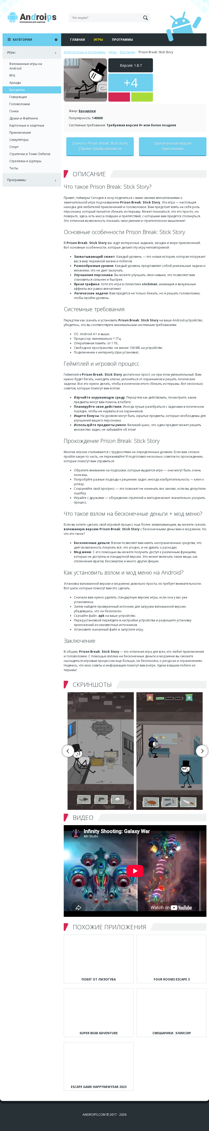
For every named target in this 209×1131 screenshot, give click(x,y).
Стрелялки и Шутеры (25, 161)
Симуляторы (19, 140)
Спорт (14, 147)
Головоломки (19, 104)
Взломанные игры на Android (25, 66)
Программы (122, 39)
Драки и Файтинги (23, 118)
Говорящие (18, 97)
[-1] (119, 97)
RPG (12, 75)
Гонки (14, 111)
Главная (77, 39)
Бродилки (87, 111)
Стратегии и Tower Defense (29, 154)
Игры (98, 39)
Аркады (15, 82)
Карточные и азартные (26, 125)
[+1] (142, 97)
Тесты (13, 168)
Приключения (20, 132)
